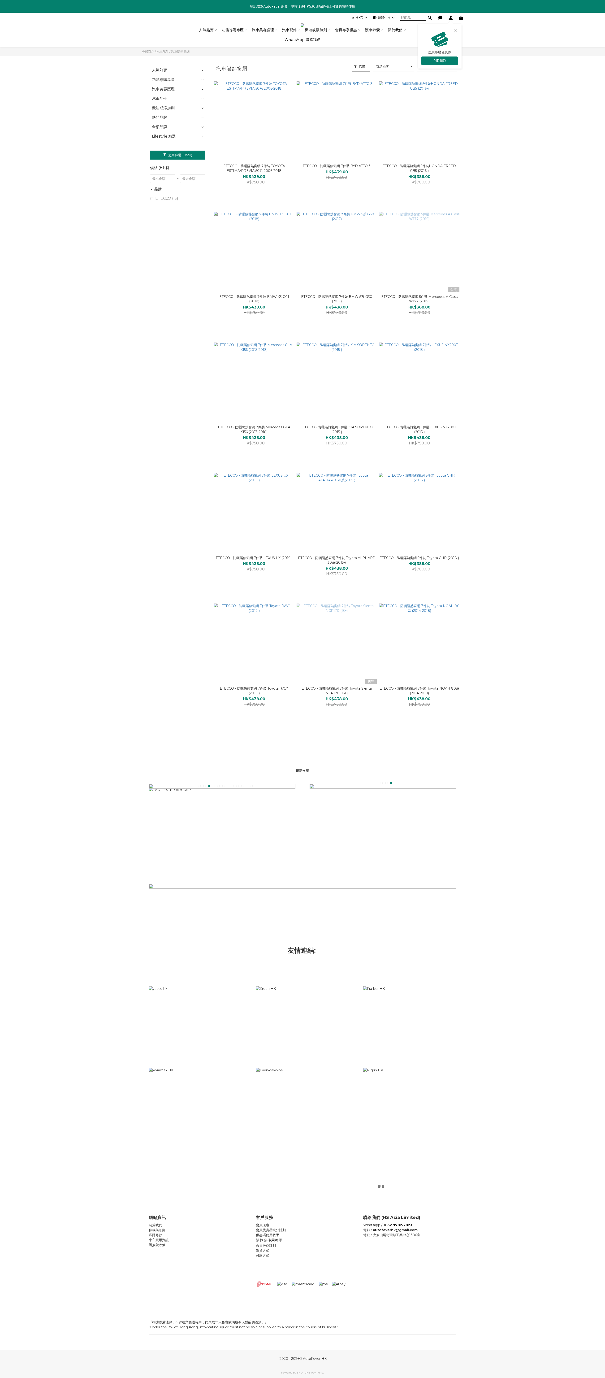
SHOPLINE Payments (310, 1372)
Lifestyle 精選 (164, 136)
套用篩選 (179, 155)
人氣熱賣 (206, 30)
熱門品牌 (159, 117)
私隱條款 (155, 1235)
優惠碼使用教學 (267, 1235)
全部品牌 (159, 127)
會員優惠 (262, 1225)
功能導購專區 (233, 30)
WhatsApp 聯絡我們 (303, 39)
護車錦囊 (372, 30)
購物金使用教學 (269, 1240)
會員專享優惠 (346, 30)
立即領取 (439, 61)
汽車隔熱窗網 (180, 51)
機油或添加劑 (316, 30)
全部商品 (148, 51)
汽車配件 (289, 30)
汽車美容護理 (263, 30)
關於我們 (395, 30)
